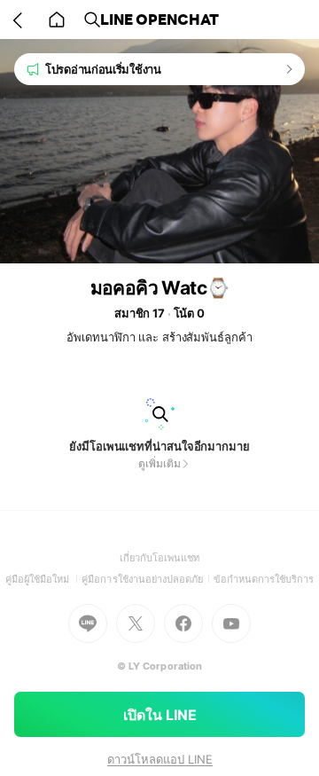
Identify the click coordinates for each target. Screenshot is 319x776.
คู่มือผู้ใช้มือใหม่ (43, 579)
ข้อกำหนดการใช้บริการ (264, 579)
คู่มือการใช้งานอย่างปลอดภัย (147, 579)
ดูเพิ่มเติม (159, 463)
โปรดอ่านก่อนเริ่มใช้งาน (103, 69)
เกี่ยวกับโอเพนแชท (160, 558)
